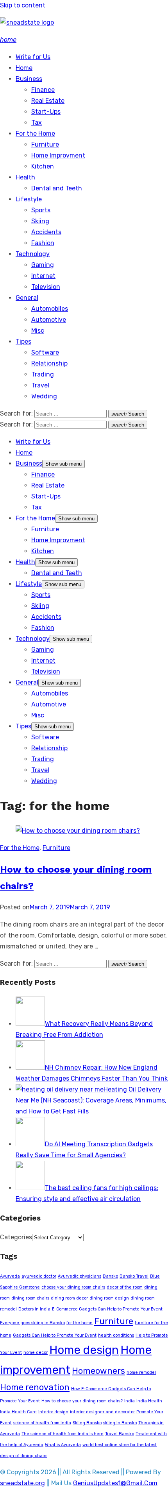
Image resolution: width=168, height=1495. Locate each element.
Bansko (110, 1276)
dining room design (109, 1298)
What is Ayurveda (63, 1444)
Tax (36, 122)
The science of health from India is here (62, 1433)
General (27, 297)
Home (24, 68)
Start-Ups (46, 111)
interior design (53, 1411)
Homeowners (98, 1371)
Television (45, 286)
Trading (42, 374)
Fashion (42, 243)
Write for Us (33, 57)
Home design (84, 1350)
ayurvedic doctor (38, 1276)
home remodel (141, 1372)
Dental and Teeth (56, 188)
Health (25, 177)
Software (45, 352)
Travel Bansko (119, 1433)
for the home (79, 1322)
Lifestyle (29, 199)
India (129, 1401)
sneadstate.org (22, 1483)
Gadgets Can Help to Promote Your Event (55, 1335)
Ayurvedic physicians (79, 1276)
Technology (33, 254)
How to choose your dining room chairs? (82, 1401)
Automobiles (49, 308)
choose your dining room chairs (73, 1287)
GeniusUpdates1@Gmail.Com (115, 1483)
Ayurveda (10, 1276)
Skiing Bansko (87, 1422)
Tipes (23, 341)
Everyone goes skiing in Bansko (32, 1322)
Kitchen (42, 166)
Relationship (49, 363)
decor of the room (125, 1287)
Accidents (46, 232)
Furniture (45, 144)
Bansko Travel (134, 1276)
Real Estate (47, 100)
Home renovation (35, 1387)
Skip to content (22, 5)
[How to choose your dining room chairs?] (78, 830)
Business (29, 78)
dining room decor (69, 1298)
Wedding (44, 396)
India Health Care (18, 1411)
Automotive (48, 319)
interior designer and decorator (102, 1411)
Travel (40, 385)
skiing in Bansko (120, 1422)
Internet (43, 276)
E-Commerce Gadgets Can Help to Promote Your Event (107, 1309)
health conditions (116, 1335)
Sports (40, 210)
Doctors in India (34, 1309)
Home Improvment (58, 155)
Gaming (42, 265)
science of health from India (42, 1422)
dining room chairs (30, 1298)
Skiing (40, 221)
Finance (43, 89)
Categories (16, 1237)
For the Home (35, 133)
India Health (149, 1401)
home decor (35, 1352)
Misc (37, 330)
